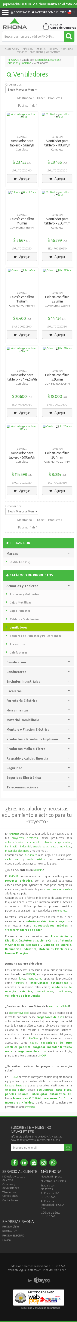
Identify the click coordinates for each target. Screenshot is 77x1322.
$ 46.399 (55, 240)
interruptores (34, 978)
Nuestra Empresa (51, 1176)
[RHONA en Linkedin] (24, 1162)
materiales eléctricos (17, 850)
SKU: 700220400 (57, 404)
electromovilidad (59, 1006)
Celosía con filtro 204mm (57, 455)
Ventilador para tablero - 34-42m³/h (22, 377)
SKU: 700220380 (57, 326)
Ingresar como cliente (50, 12)
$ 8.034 (55, 474)
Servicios (22, 52)
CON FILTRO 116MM (22, 227)
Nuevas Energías (15, 1085)
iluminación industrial (18, 846)
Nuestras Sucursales (53, 1181)
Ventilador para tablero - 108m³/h (57, 143)
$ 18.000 (55, 396)
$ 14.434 (54, 318)
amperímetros (45, 991)
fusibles (20, 982)
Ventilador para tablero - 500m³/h (22, 455)
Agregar (24, 178)
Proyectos (66, 49)
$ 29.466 (55, 162)
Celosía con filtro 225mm (57, 299)
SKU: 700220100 (22, 170)
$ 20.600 (19, 396)
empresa (62, 910)
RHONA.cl (13, 59)
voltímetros (64, 991)
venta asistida (36, 859)
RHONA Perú (10, 1231)
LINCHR (41, 1055)
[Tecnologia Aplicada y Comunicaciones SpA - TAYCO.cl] (39, 1280)
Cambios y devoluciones (10, 1186)
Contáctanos (53, 52)
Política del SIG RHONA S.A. (50, 1195)
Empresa (41, 49)
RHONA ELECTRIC (13, 1235)
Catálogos (27, 49)
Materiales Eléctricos (47, 59)
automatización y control (22, 842)
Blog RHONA (36, 52)
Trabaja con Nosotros (48, 1187)
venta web (12, 859)
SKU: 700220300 (22, 326)
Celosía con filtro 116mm (22, 221)
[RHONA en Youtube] (33, 1162)
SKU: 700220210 (57, 248)
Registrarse (21, 12)
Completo (22, 149)
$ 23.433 (19, 162)
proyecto (29, 1106)
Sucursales (12, 49)
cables (34, 1042)
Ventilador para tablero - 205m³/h (57, 221)
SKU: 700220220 (22, 482)
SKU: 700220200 (57, 170)
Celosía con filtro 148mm (22, 299)
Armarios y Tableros (19, 63)
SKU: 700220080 (22, 404)
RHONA (38, 870)
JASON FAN (21, 137)
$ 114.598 (19, 474)
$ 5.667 (19, 240)
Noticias (53, 49)
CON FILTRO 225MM (57, 305)
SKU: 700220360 (57, 482)
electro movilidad (60, 846)
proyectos (64, 921)
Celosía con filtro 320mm (57, 377)
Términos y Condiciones (10, 1194)
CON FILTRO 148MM (22, 305)
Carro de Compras (63, 27)
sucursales (31, 855)
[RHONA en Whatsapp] (53, 1162)
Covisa (6, 1240)
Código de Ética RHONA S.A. (51, 1214)
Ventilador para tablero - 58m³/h (22, 143)
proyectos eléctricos (25, 838)
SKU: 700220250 (22, 248)
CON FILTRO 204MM (57, 461)
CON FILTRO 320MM (57, 383)
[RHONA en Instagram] (43, 1162)
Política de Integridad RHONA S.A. (52, 1205)
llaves (22, 978)
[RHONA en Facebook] (14, 1162)
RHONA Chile (10, 1226)
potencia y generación (56, 842)
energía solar (41, 846)
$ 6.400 (19, 318)
